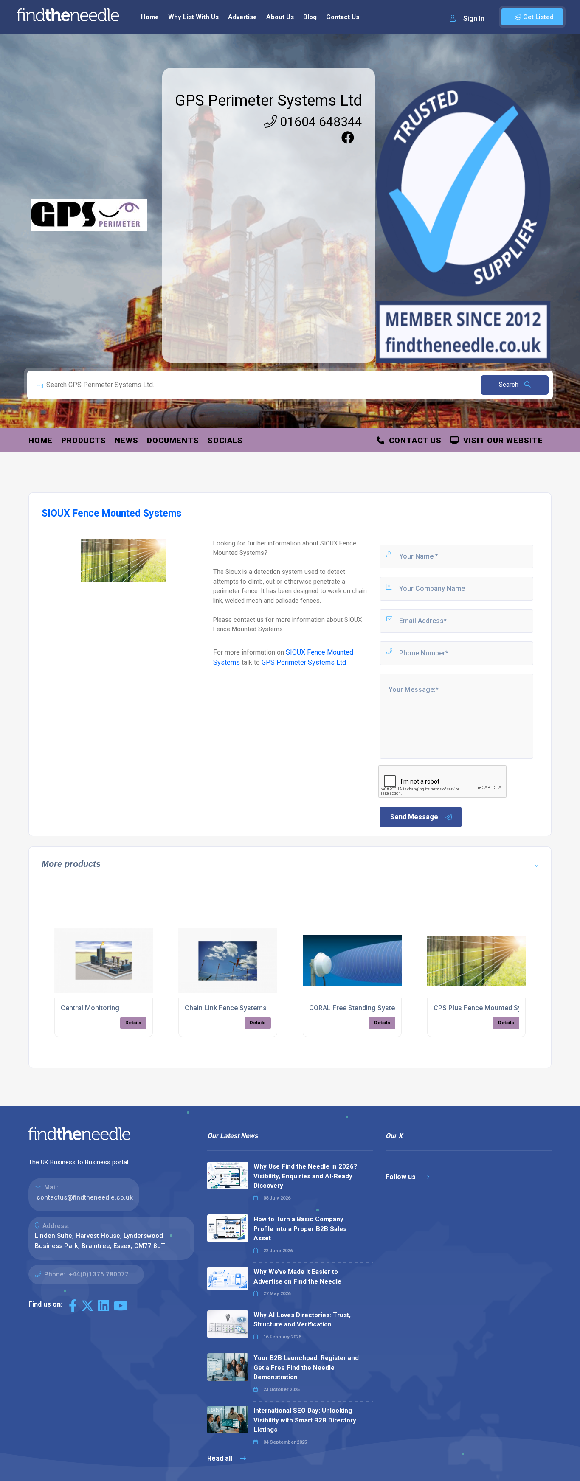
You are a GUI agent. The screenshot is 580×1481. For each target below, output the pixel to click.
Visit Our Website (501, 440)
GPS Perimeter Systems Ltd (268, 101)
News (126, 440)
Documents (173, 440)
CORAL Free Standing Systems (357, 1008)
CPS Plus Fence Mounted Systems (487, 1008)
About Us (280, 17)
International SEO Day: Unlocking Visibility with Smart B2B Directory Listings (304, 1420)
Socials (225, 440)
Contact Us (342, 17)
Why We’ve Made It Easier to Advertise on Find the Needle (297, 1276)
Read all (220, 1458)
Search (509, 384)
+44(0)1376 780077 (99, 1274)
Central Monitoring (90, 1008)
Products (83, 440)
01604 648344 (319, 121)
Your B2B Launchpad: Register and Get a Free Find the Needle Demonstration (306, 1367)
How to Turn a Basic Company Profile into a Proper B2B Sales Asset (299, 1228)
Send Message (414, 817)
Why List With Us (193, 17)
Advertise (242, 17)
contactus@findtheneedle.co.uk (85, 1197)
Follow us (401, 1177)
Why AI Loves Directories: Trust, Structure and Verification (302, 1320)
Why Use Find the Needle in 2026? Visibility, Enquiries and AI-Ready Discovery (305, 1176)
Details (133, 1023)
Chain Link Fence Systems (226, 1008)
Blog (310, 17)
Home (150, 17)
